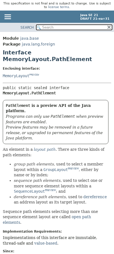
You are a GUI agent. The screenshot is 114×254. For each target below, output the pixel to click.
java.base (29, 38)
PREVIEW (34, 75)
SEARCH (27, 27)
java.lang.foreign (38, 44)
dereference (95, 197)
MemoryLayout (16, 76)
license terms (58, 7)
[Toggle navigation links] (7, 17)
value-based (45, 243)
